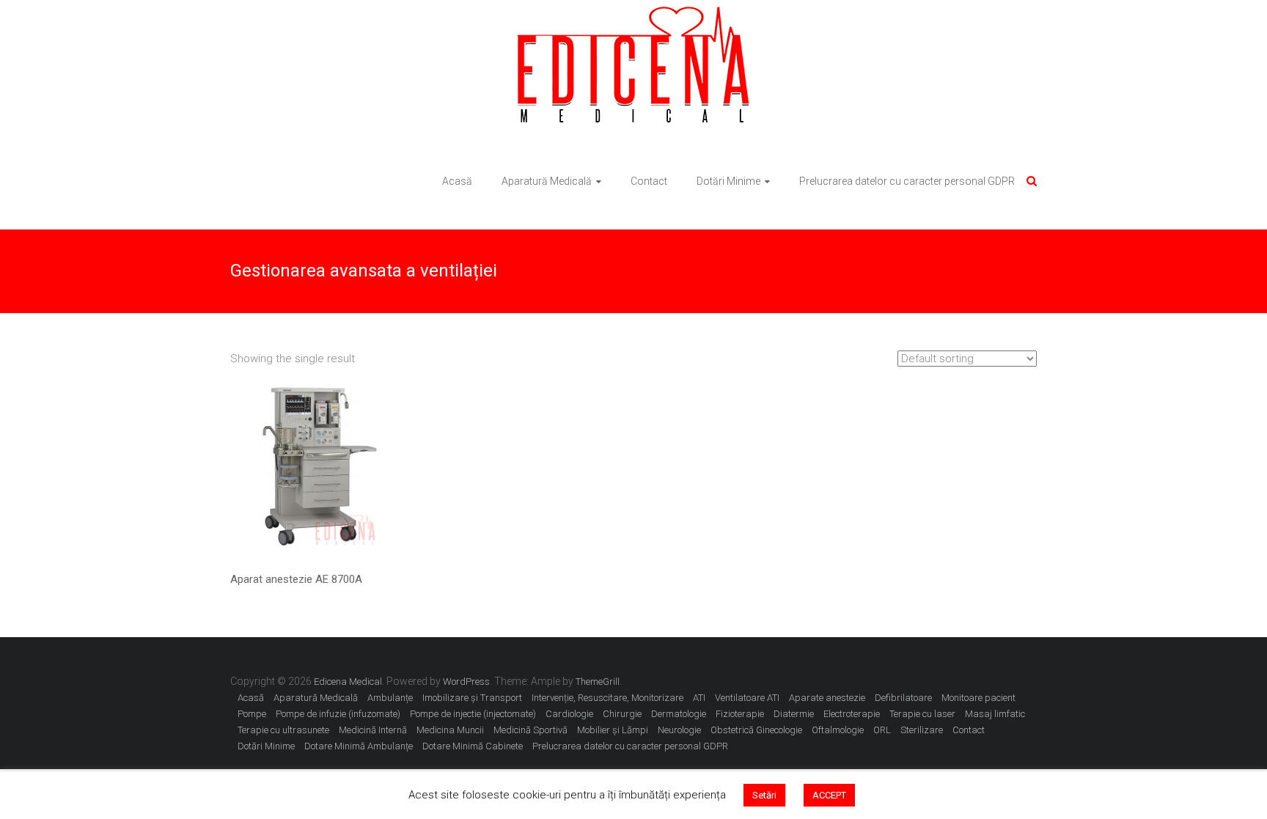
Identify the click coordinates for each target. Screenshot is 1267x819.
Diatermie (794, 713)
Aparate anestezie (827, 697)
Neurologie (679, 729)
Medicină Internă (373, 729)
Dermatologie (678, 713)
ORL (882, 729)
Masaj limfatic (995, 713)
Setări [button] (764, 795)
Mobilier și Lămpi (612, 729)
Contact (649, 181)
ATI (699, 697)
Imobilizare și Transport (472, 697)
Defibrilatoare (903, 697)
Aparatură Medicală (547, 181)
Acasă (457, 181)
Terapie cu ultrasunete (283, 729)
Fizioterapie (740, 713)
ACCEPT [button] (829, 795)
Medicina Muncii (450, 729)
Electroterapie (851, 713)
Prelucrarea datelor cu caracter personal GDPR (907, 181)
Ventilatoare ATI (747, 697)
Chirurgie (622, 713)
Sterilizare (921, 729)
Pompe (252, 713)
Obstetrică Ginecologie (756, 729)
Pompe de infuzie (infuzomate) (338, 713)
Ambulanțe (390, 697)
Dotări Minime (728, 181)
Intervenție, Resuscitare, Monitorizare (607, 697)
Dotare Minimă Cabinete (472, 746)
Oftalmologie (838, 729)
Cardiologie (569, 713)
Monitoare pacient (978, 697)
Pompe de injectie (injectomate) (473, 713)
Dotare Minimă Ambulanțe (358, 746)
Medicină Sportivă (530, 729)
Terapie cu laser (922, 713)
